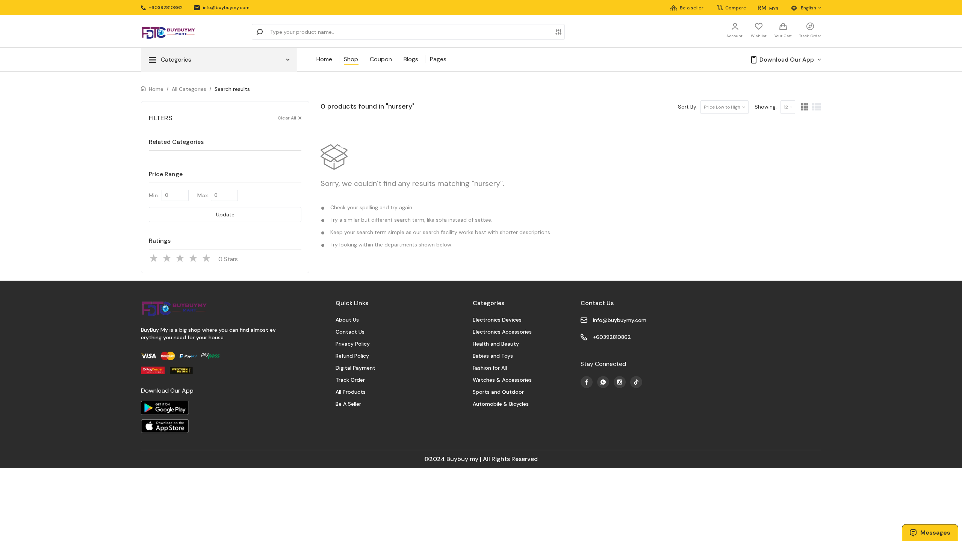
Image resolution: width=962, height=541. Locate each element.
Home (324, 59)
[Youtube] (587, 382)
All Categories (189, 89)
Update (225, 214)
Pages (438, 59)
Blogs (411, 59)
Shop (351, 59)
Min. (154, 195)
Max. (203, 195)
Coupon (381, 59)
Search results (232, 89)
